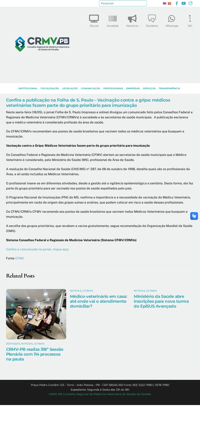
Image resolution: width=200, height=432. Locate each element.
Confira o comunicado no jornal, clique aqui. (37, 249)
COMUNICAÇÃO (90, 88)
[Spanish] (169, 3)
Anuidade (113, 25)
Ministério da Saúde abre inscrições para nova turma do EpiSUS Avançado (161, 301)
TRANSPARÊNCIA (169, 88)
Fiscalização (50, 88)
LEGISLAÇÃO (70, 88)
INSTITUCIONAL (28, 88)
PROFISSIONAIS (113, 88)
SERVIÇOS (149, 88)
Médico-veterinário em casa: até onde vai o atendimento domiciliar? (98, 301)
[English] (164, 3)
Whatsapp (172, 25)
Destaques (13, 343)
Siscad (94, 25)
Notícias (27, 343)
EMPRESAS (133, 88)
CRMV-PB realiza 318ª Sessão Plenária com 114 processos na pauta (34, 354)
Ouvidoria (152, 25)
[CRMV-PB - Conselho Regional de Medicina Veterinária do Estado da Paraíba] (42, 78)
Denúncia (132, 25)
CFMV (19, 258)
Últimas (39, 343)
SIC (190, 25)
